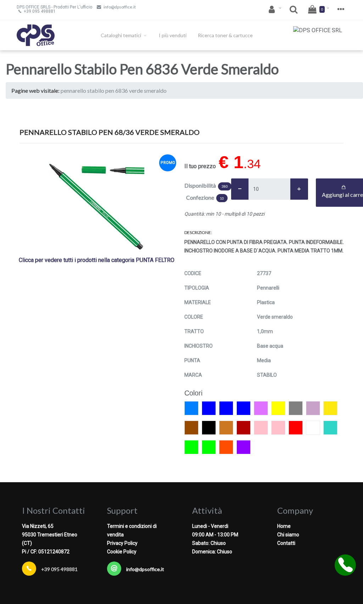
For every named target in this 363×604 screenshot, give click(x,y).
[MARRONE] (191, 428)
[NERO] (209, 428)
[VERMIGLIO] (226, 447)
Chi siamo (288, 534)
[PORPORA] (243, 428)
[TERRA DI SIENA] (313, 428)
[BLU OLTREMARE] (243, 408)
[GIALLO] (278, 408)
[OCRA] (226, 428)
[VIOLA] (243, 447)
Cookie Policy (121, 551)
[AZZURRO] (191, 408)
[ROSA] (261, 428)
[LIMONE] (330, 408)
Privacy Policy (122, 543)
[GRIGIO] (296, 408)
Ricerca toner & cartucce (225, 35)
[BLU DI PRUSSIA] (226, 408)
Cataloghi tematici (121, 35)
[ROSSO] (296, 428)
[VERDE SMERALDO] (209, 447)
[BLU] (209, 408)
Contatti (286, 543)
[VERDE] (191, 447)
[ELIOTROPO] (261, 408)
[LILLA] (313, 408)
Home (284, 526)
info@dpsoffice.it (120, 7)
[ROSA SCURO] (278, 428)
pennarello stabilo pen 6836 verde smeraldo (114, 90)
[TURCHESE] (330, 428)
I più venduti (172, 35)
